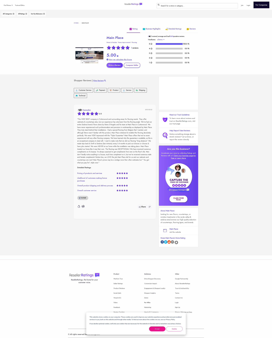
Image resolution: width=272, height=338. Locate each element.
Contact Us (179, 298)
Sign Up (177, 307)
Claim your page (178, 199)
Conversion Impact (150, 283)
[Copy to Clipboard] (176, 242)
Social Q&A (117, 293)
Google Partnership (181, 279)
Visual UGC (117, 298)
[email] (172, 242)
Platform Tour (118, 279)
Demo (146, 298)
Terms (177, 293)
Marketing (147, 307)
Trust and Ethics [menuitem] (19, 5)
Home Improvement (124, 42)
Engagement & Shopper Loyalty (154, 288)
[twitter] (165, 242)
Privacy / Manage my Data (183, 312)
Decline (174, 329)
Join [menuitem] (242, 5)
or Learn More (180, 158)
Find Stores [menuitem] (7, 5)
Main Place (115, 37)
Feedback (117, 307)
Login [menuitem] (248, 5)
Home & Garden (112, 42)
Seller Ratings (118, 283)
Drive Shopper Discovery (152, 279)
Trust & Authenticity (182, 288)
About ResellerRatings (182, 283)
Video (116, 302)
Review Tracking (119, 312)
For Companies (261, 5)
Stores (76, 23)
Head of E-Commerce (151, 312)
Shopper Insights (150, 293)
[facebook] (162, 242)
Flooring (134, 42)
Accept (157, 329)
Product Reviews (119, 288)
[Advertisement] (178, 93)
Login (177, 302)
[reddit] (169, 242)
